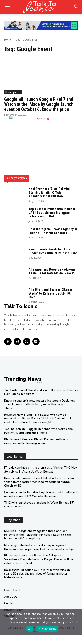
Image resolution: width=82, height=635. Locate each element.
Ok (30, 628)
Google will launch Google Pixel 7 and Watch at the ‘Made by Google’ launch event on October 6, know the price (39, 104)
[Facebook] (8, 341)
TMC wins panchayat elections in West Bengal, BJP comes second (39, 504)
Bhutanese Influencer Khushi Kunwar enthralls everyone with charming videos (36, 441)
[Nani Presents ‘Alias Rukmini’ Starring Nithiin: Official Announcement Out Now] (14, 194)
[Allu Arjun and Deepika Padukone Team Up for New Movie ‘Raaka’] (14, 275)
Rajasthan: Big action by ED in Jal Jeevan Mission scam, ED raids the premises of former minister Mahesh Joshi (37, 573)
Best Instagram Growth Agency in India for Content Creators (53, 231)
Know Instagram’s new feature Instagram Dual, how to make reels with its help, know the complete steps (39, 404)
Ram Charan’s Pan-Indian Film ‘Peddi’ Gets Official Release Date (53, 251)
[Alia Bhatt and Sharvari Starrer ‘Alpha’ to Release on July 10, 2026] (14, 295)
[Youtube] (36, 341)
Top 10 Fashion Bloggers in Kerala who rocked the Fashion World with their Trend (38, 431)
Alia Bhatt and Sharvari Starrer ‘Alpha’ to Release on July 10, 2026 (51, 293)
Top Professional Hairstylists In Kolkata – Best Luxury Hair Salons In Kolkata (41, 392)
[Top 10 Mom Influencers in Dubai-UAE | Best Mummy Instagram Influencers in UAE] (14, 214)
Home (8, 39)
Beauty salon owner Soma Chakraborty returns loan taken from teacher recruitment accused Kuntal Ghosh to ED (39, 482)
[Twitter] (26, 341)
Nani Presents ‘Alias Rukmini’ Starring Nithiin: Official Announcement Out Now (49, 192)
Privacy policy (47, 628)
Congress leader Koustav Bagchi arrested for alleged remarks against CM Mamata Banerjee (40, 494)
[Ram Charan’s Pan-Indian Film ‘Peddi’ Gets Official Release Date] (14, 254)
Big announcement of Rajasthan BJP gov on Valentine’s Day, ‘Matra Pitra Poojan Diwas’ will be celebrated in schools (38, 559)
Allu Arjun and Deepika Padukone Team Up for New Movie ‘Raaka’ (52, 271)
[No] (77, 622)
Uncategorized (13, 92)
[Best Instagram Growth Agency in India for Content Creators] (14, 234)
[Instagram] (17, 341)
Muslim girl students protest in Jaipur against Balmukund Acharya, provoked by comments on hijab (39, 547)
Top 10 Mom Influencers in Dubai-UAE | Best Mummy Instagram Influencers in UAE (52, 212)
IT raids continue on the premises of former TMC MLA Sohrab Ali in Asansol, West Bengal (40, 469)
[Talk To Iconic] (41, 7)
